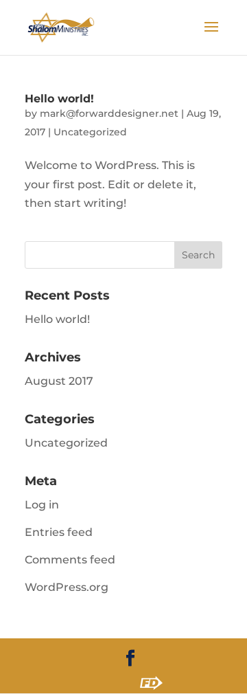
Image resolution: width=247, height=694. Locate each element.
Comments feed (70, 559)
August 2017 (59, 381)
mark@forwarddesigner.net (109, 113)
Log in (42, 504)
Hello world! (59, 98)
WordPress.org (66, 587)
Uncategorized (90, 132)
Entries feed (59, 532)
